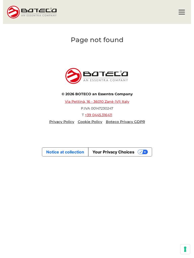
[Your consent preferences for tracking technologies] (185, 249)
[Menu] (182, 13)
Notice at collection (65, 151)
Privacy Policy (61, 121)
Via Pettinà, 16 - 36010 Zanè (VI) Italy (97, 101)
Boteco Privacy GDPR (125, 121)
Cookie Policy (90, 121)
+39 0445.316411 (98, 115)
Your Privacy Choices (113, 151)
